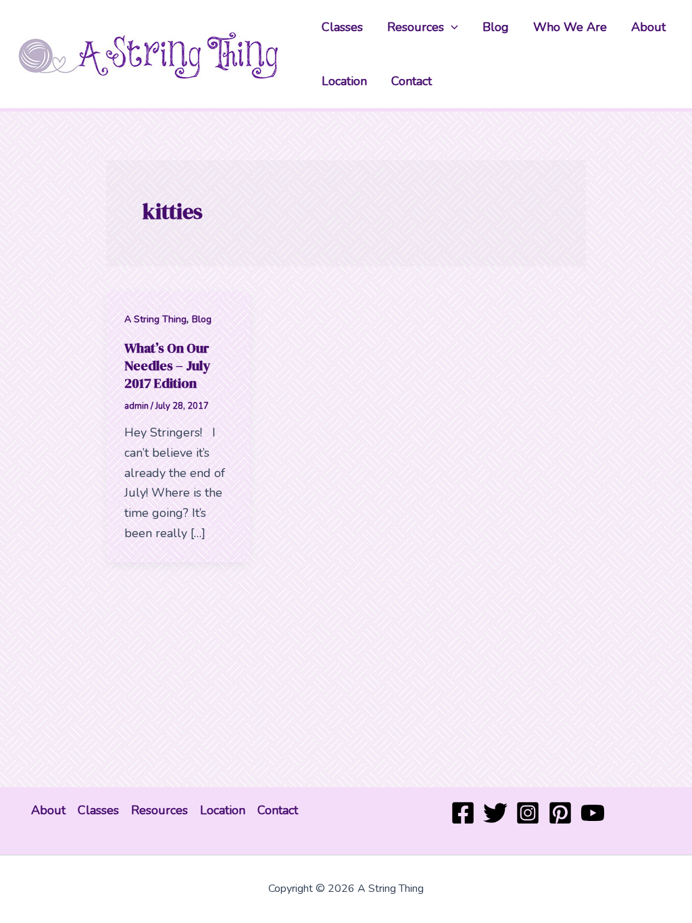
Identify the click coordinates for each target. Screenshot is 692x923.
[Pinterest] (560, 813)
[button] (451, 27)
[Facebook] (463, 813)
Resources (415, 27)
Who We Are (570, 27)
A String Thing (155, 319)
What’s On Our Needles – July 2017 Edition (167, 366)
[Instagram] (528, 813)
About (648, 27)
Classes (342, 27)
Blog (496, 27)
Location (344, 81)
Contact (411, 81)
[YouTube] (592, 813)
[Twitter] (495, 813)
